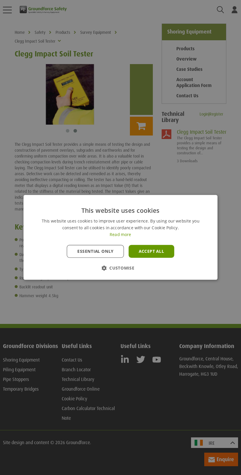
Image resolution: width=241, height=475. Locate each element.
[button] (120, 268)
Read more (120, 235)
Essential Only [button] (95, 251)
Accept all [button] (151, 251)
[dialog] (120, 237)
